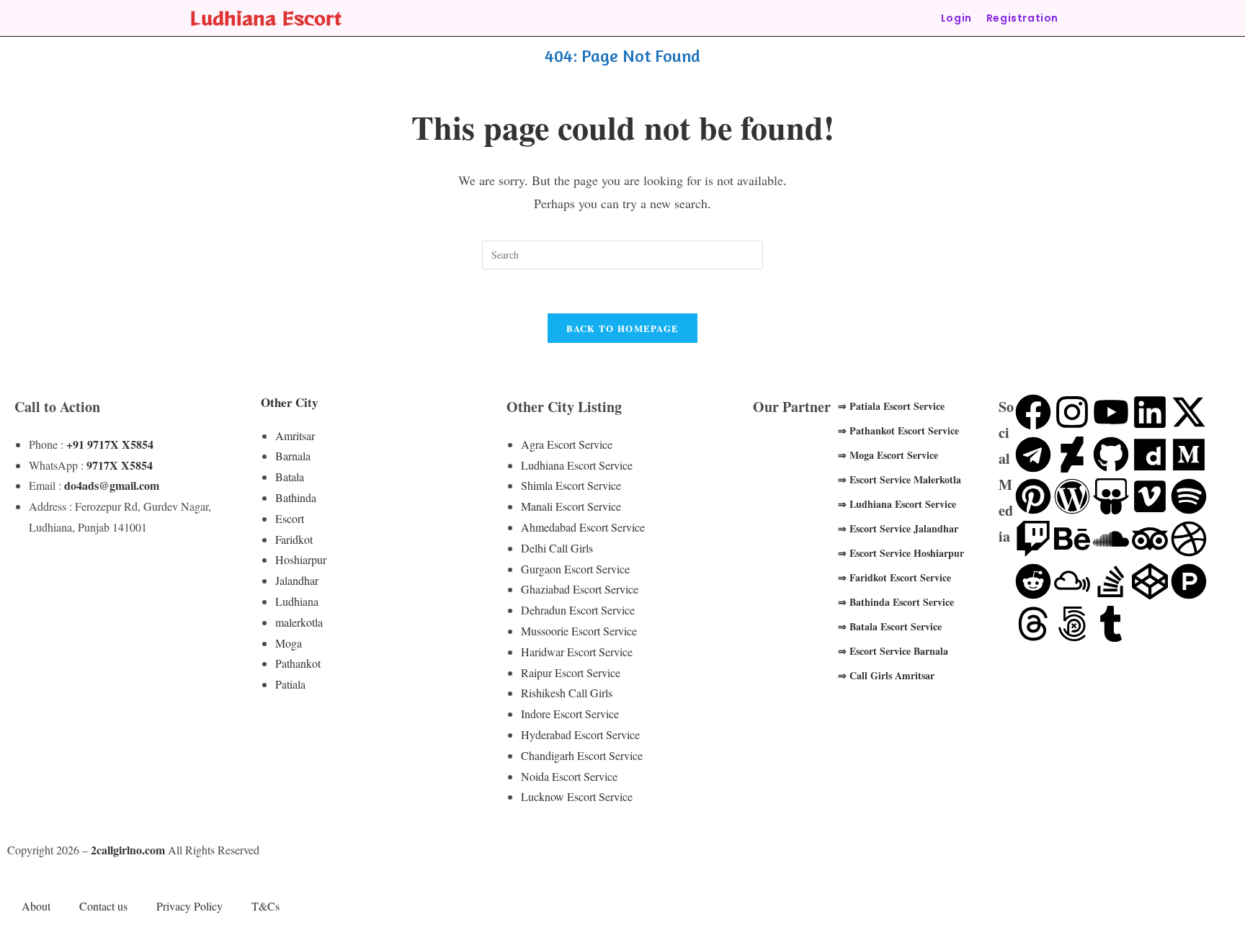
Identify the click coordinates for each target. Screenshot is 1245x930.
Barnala (293, 455)
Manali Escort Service (571, 506)
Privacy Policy (189, 905)
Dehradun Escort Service (578, 609)
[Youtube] (1111, 412)
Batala (289, 476)
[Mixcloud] (1072, 581)
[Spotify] (1189, 496)
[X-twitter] (1189, 412)
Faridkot (294, 539)
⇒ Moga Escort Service (888, 454)
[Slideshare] (1111, 496)
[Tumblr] (1111, 624)
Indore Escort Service (570, 713)
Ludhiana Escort (266, 17)
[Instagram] (1072, 412)
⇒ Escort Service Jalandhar (898, 528)
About (36, 905)
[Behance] (1072, 539)
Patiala (290, 684)
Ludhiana (296, 601)
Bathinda (295, 497)
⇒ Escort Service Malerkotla (899, 479)
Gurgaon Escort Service (575, 568)
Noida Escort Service (569, 776)
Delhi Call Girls (557, 547)
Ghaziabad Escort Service (579, 588)
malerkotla (299, 622)
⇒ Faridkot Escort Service (894, 577)
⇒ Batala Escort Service (890, 626)
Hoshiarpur (300, 559)
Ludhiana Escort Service (577, 465)
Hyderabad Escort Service (580, 734)
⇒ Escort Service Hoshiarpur (901, 552)
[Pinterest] (1033, 496)
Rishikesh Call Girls (566, 692)
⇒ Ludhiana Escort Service (897, 503)
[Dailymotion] (1150, 455)
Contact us (103, 905)
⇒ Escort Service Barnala (893, 650)
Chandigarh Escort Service (582, 755)
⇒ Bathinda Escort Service (896, 601)
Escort (289, 518)
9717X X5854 (119, 465)
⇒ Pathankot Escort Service (898, 430)
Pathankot (298, 663)
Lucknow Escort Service (577, 796)
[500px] (1072, 624)
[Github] (1111, 455)
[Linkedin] (1150, 412)
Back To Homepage (622, 328)
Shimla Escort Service (571, 485)
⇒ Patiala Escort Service (891, 405)
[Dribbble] (1189, 539)
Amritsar (295, 435)
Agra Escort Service (566, 444)
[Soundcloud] (1111, 539)
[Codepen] (1150, 581)
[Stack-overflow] (1111, 581)
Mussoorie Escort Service (579, 630)
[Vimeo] (1150, 496)
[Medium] (1189, 455)
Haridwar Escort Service (577, 651)
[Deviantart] (1072, 455)
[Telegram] (1033, 455)
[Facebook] (1033, 412)
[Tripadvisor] (1150, 539)
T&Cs (265, 905)
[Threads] (1033, 624)
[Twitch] (1033, 539)
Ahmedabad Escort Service (583, 527)
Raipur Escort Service (570, 672)
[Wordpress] (1072, 496)
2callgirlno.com (128, 849)
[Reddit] (1033, 581)
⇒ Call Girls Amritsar (886, 675)
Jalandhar (296, 580)
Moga (288, 642)
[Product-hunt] (1189, 581)
